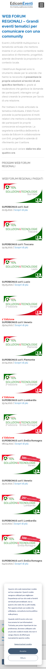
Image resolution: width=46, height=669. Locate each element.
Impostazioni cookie (23, 644)
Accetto (23, 651)
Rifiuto (23, 658)
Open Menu (41, 4)
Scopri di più (21, 210)
